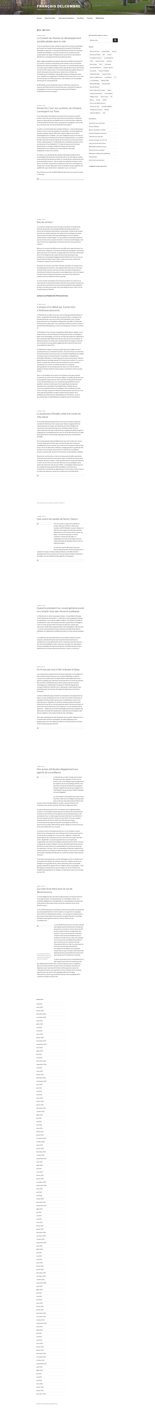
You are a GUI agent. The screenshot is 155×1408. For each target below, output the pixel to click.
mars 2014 (39, 1343)
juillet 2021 (39, 1115)
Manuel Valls (105, 80)
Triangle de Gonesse (96, 109)
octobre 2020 (40, 1142)
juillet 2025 (39, 1024)
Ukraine (106, 109)
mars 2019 (39, 1172)
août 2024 (39, 1047)
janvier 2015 (40, 1310)
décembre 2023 (41, 1061)
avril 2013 (39, 1380)
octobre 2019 (40, 1155)
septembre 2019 (41, 1158)
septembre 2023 (41, 1064)
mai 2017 (39, 1215)
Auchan (114, 51)
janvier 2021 (40, 1135)
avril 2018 (39, 1195)
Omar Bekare (109, 93)
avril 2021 (39, 1125)
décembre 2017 (41, 1202)
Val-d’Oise (80, 18)
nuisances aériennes (96, 93)
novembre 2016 (41, 1236)
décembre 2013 (41, 1353)
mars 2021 (39, 1128)
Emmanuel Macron (95, 67)
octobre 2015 (40, 1279)
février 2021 (40, 1131)
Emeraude (108, 64)
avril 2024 (39, 1057)
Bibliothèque (100, 18)
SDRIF (104, 100)
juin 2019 (39, 1168)
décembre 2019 (41, 1152)
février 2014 (40, 1347)
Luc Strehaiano (94, 80)
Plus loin (89, 18)
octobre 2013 (40, 1360)
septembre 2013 (41, 1363)
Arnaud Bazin (106, 51)
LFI (115, 77)
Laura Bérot (108, 77)
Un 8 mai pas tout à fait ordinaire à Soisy (58, 669)
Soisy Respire (93, 157)
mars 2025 (39, 1034)
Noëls (109, 90)
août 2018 (39, 1189)
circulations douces (96, 58)
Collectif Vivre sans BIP (96, 136)
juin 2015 (39, 1293)
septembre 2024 (41, 1044)
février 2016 (40, 1266)
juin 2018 (39, 1192)
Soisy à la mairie (50, 18)
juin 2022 (39, 1088)
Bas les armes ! (45, 222)
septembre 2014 (41, 1323)
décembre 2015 (41, 1273)
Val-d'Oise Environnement (96, 160)
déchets (109, 61)
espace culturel (108, 67)
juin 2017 (39, 1212)
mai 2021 (39, 1121)
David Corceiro (100, 61)
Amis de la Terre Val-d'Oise (97, 123)
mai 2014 (39, 1336)
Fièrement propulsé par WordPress (46, 1403)
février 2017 (40, 1226)
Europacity (93, 71)
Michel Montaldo (95, 84)
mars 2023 (39, 1071)
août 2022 (39, 1084)
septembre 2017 (41, 1205)
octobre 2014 (40, 1320)
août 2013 (39, 1367)
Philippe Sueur (94, 96)
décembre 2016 (41, 1232)
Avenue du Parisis (95, 54)
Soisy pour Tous (94, 106)
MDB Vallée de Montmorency (97, 146)
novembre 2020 (41, 1138)
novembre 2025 (41, 1017)
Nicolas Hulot (106, 84)
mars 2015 (39, 1303)
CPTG (91, 61)
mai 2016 (39, 1256)
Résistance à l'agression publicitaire (99, 153)
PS (111, 96)
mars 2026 (39, 1007)
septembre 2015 (41, 1283)
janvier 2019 (40, 1178)
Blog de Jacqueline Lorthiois (97, 130)
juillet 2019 (39, 1165)
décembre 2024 (41, 1041)
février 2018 (40, 1199)
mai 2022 (39, 1091)
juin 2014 (39, 1333)
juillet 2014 (39, 1330)
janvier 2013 (40, 1390)
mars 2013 (39, 1384)
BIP (104, 54)
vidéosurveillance (95, 113)
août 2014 (39, 1326)
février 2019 (40, 1175)
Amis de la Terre (94, 51)
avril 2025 (39, 1031)
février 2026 (40, 1010)
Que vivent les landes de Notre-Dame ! (57, 519)
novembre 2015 (41, 1276)
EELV (100, 64)
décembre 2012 (41, 1394)
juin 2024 (39, 1054)
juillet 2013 (39, 1370)
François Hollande (104, 71)
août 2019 (39, 1162)
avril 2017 (39, 1219)
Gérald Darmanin (95, 74)
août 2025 (39, 1020)
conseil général (108, 58)
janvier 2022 (40, 1105)
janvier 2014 (40, 1350)
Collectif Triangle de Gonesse (97, 133)
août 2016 (39, 1246)
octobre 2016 (40, 1239)
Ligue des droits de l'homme (97, 143)
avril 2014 (39, 1340)
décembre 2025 (41, 1014)
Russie (98, 100)
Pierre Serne (104, 96)
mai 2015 (39, 1296)
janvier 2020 (40, 1148)
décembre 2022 (41, 1078)
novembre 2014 (41, 1316)
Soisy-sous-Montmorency (97, 103)
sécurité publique (107, 106)
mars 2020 (39, 1145)
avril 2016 (39, 1259)
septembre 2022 (41, 1081)
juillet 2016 (39, 1249)
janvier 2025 (40, 1037)
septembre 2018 (41, 1185)
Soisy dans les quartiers (66, 18)
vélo (104, 113)
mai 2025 (39, 1027)
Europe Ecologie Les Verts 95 (98, 140)
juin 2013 (39, 1373)
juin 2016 (39, 1252)
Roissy (92, 100)
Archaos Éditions (94, 126)
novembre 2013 (41, 1357)
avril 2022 (39, 1094)
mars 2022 (39, 1098)
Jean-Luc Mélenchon (96, 77)
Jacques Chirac (106, 74)
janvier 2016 (40, 1269)
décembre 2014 (41, 1313)
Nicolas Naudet (94, 87)
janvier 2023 (40, 1074)
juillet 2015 (39, 1289)
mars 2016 (39, 1263)
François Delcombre (59, 6)
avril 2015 (39, 1299)
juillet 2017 (39, 1209)
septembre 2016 (41, 1242)
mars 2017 (39, 1222)
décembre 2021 (41, 1108)
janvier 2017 (40, 1229)
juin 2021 (39, 1118)
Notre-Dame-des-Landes (97, 90)
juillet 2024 (39, 1051)
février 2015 (40, 1306)
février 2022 (40, 1101)
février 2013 (40, 1387)
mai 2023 (39, 1068)
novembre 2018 (41, 1182)
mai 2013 (39, 1377)
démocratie (93, 64)
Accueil (39, 18)
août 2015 (39, 1286)
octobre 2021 (40, 1111)
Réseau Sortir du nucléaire (96, 150)
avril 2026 (39, 1004)
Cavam (109, 54)
